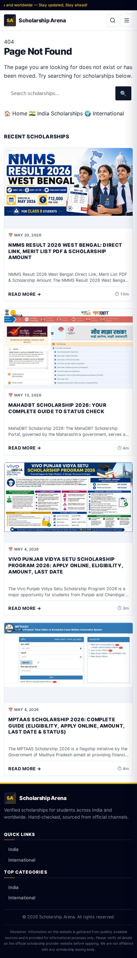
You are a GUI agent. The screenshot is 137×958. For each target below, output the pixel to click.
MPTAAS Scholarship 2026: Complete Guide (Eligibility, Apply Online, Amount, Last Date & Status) (66, 726)
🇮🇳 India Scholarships (56, 113)
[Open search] (112, 20)
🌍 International (104, 113)
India (13, 849)
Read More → (24, 294)
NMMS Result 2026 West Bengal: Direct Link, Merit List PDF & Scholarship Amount (65, 251)
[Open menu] (126, 20)
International (21, 860)
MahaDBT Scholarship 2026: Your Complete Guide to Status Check (57, 408)
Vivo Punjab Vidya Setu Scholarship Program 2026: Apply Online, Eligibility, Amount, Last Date (65, 565)
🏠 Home (15, 113)
